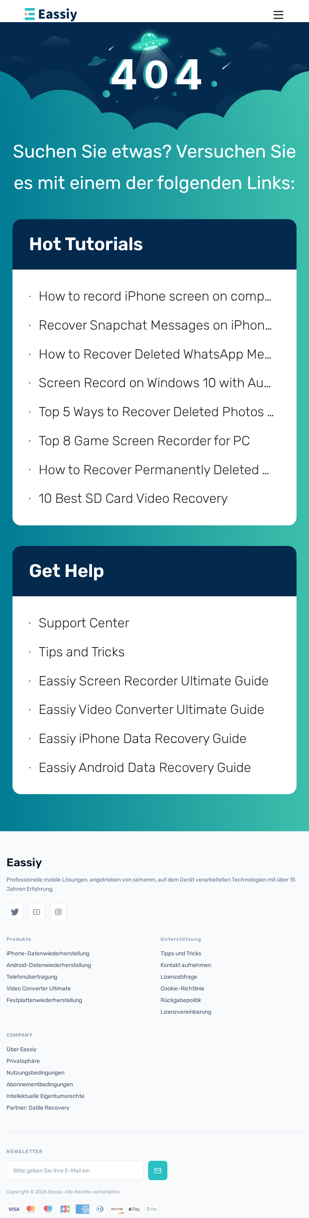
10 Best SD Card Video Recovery (133, 498)
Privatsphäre (23, 1061)
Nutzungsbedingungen (35, 1072)
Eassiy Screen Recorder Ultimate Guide (154, 681)
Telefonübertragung (31, 976)
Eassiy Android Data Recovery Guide (145, 767)
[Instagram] (58, 911)
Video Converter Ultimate (38, 988)
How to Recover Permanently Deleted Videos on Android (158, 469)
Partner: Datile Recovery (38, 1107)
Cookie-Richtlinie (182, 988)
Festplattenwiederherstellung (44, 1000)
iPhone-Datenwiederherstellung (47, 953)
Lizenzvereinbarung (186, 1011)
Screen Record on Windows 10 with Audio (158, 382)
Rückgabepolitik (181, 1000)
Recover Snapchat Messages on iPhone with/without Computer (158, 325)
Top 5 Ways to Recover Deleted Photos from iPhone (158, 411)
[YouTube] (36, 911)
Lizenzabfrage (179, 976)
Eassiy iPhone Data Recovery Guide (143, 738)
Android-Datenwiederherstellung (48, 965)
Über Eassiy (21, 1049)
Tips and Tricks (82, 652)
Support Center (84, 623)
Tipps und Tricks (181, 953)
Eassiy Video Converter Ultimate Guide (151, 709)
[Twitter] (14, 911)
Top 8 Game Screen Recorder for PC (144, 440)
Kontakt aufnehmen (186, 965)
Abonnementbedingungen (39, 1084)
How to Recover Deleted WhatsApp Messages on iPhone (158, 354)
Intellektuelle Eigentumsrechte (45, 1096)
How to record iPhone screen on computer (158, 296)
